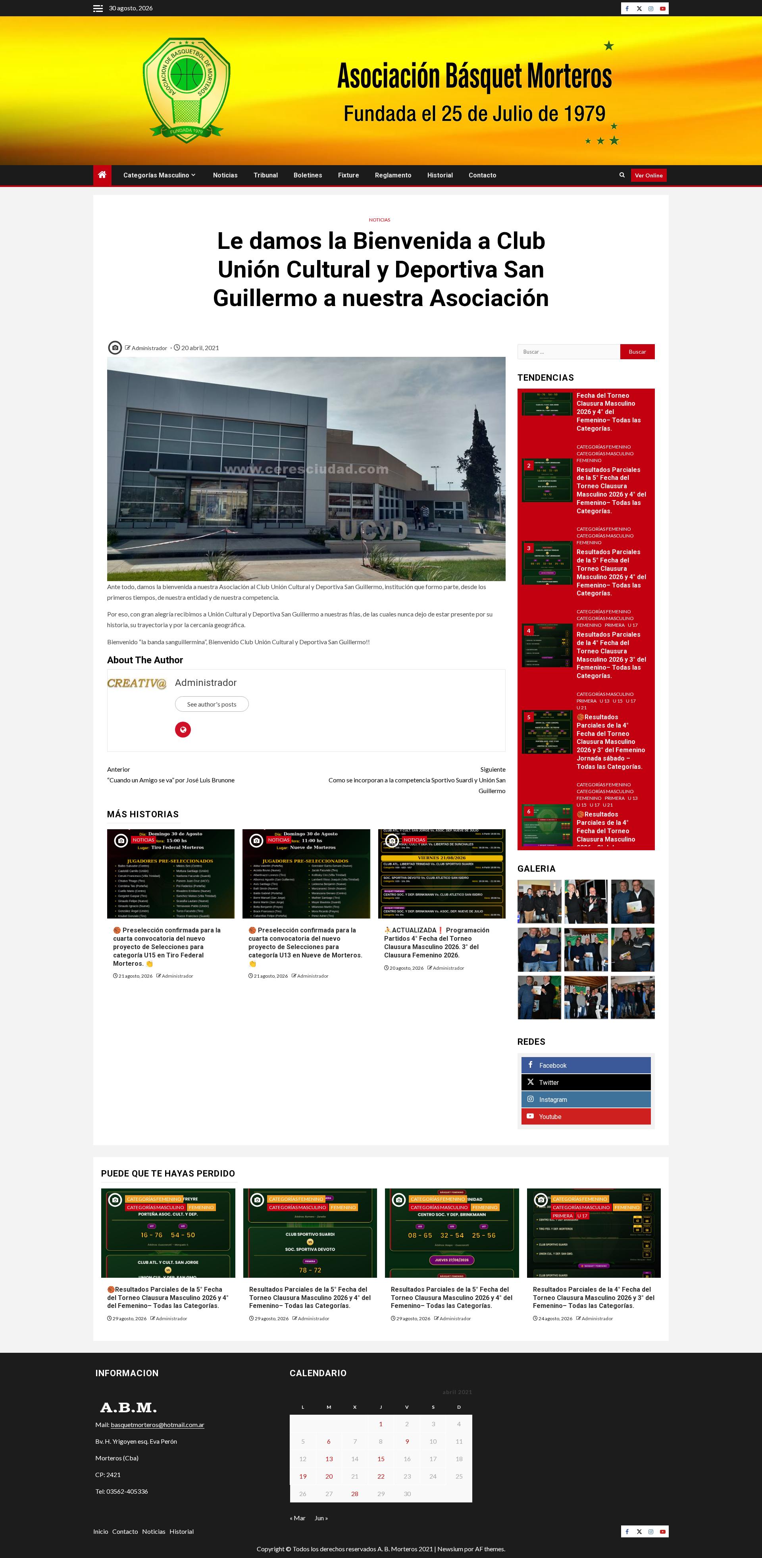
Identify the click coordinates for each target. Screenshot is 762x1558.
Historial (440, 175)
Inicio (100, 1531)
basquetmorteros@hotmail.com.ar (157, 1424)
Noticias (225, 175)
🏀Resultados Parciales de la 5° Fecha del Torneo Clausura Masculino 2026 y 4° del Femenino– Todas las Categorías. (609, 403)
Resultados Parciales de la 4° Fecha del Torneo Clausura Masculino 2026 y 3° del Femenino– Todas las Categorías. (611, 655)
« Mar (298, 1517)
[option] (586, 397)
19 (302, 1476)
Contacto (482, 175)
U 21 (582, 708)
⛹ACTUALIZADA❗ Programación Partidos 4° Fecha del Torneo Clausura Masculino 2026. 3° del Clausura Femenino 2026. (436, 942)
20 (329, 1476)
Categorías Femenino (604, 447)
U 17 (633, 625)
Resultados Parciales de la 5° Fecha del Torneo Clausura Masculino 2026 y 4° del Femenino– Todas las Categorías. (310, 1298)
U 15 (618, 701)
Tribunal (266, 175)
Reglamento (393, 175)
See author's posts (212, 704)
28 (354, 1493)
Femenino (589, 460)
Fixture (348, 175)
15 (381, 1458)
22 (381, 1476)
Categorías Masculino (156, 175)
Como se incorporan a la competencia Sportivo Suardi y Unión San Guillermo (417, 779)
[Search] (622, 175)
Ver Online (649, 175)
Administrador (149, 348)
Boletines (308, 175)
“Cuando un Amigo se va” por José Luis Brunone (171, 774)
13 (329, 1458)
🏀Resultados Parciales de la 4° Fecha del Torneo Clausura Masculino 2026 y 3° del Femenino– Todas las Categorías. (609, 839)
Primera (615, 625)
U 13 (605, 701)
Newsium (450, 1548)
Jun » (321, 1517)
